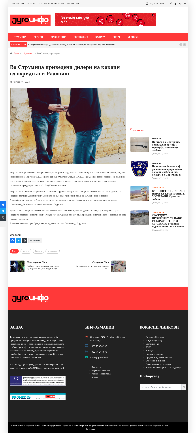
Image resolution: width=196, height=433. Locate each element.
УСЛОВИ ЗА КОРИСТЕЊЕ (51, 3)
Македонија (58, 37)
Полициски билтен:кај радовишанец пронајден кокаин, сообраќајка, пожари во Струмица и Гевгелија (71, 44)
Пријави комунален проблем (159, 357)
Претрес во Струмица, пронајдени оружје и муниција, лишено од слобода (166, 146)
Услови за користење (101, 373)
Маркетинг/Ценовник (101, 370)
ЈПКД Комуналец (154, 340)
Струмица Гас (152, 343)
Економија (81, 37)
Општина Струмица (155, 337)
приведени (53, 251)
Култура (100, 37)
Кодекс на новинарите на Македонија (163, 367)
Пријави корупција (154, 353)
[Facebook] (171, 3)
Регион (38, 37)
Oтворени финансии (155, 360)
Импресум (96, 366)
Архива (94, 377)
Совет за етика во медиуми (158, 364)
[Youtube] (175, 3)
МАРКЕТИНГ (73, 3)
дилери (26, 251)
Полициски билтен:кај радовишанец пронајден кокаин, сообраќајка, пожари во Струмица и (167, 170)
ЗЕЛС (148, 347)
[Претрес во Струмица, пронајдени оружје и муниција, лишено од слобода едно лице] (139, 144)
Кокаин (38, 251)
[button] (180, 44)
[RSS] (185, 3)
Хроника (133, 37)
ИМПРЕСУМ (17, 3)
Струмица (20, 37)
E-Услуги (150, 350)
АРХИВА (31, 3)
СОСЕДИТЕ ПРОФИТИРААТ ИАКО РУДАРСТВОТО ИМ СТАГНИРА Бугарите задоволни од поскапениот (168, 220)
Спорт (116, 37)
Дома (16, 53)
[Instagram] (180, 3)
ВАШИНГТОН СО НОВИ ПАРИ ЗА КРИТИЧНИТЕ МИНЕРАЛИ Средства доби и (168, 195)
